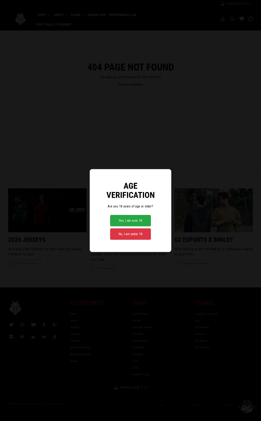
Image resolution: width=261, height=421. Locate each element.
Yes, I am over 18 (130, 221)
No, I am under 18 (130, 234)
